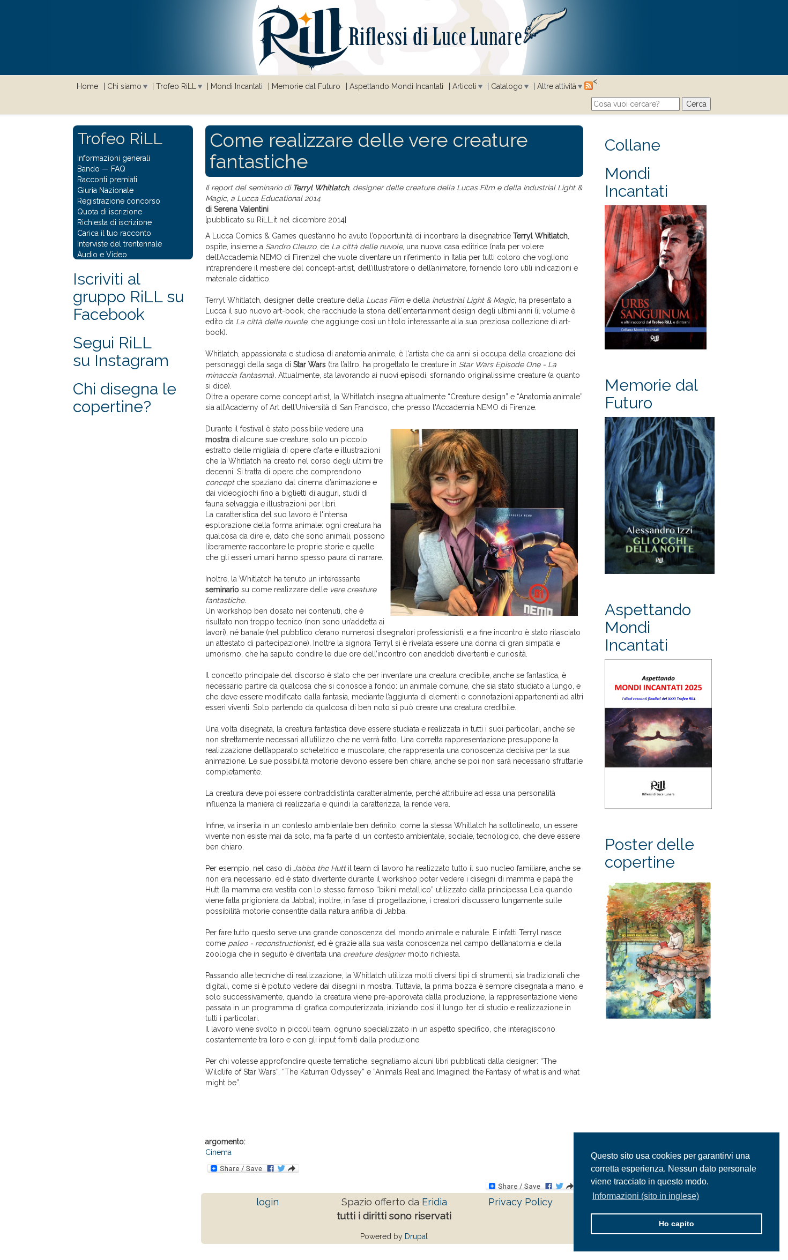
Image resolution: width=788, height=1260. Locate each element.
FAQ (118, 169)
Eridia (434, 1201)
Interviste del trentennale (119, 244)
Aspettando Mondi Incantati (396, 86)
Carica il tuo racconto (114, 233)
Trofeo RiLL (176, 86)
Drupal (416, 1236)
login (267, 1201)
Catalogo (507, 86)
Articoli (464, 86)
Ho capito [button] (676, 1223)
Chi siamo (124, 86)
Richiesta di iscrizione (114, 222)
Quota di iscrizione (109, 211)
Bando (88, 169)
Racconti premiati (107, 179)
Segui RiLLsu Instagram (121, 351)
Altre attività (556, 86)
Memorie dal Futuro (306, 86)
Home (87, 86)
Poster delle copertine (649, 853)
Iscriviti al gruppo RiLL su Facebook (128, 297)
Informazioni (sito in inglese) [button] (645, 1196)
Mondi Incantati (237, 86)
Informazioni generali (113, 158)
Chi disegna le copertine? (124, 397)
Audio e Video (102, 254)
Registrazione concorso (118, 201)
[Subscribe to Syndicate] (588, 85)
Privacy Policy (520, 1201)
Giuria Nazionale (105, 190)
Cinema (218, 1152)
